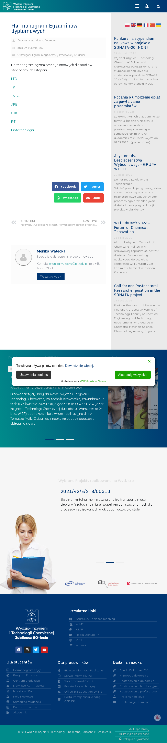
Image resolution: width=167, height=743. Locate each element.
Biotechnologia (22, 130)
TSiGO (15, 96)
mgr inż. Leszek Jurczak (78, 387)
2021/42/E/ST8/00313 (85, 491)
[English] (133, 25)
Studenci (79, 54)
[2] (60, 439)
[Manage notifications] (157, 717)
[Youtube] (44, 650)
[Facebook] (18, 650)
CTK (14, 113)
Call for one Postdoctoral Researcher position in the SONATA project (137, 290)
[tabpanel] (108, 524)
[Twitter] (36, 650)
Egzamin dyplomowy (45, 54)
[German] (140, 25)
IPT (13, 122)
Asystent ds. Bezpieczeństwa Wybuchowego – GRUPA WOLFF (135, 162)
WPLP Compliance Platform (93, 381)
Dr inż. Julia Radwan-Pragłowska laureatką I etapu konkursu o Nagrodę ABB (132, 397)
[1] (49, 439)
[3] (70, 439)
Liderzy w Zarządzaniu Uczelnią (119, 397)
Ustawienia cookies (34, 374)
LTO (14, 79)
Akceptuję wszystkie (132, 374)
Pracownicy (66, 54)
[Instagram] (27, 650)
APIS (14, 104)
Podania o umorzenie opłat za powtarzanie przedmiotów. (137, 101)
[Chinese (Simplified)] (152, 25)
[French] (146, 25)
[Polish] (127, 25)
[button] (65, 186)
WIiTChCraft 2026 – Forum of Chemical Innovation (132, 227)
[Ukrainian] (159, 25)
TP (13, 87)
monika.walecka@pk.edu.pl (68, 264)
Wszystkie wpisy (50, 276)
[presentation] (100, 562)
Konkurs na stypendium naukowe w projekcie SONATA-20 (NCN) (134, 42)
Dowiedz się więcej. (79, 365)
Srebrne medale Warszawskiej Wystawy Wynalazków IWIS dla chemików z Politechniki (146, 397)
